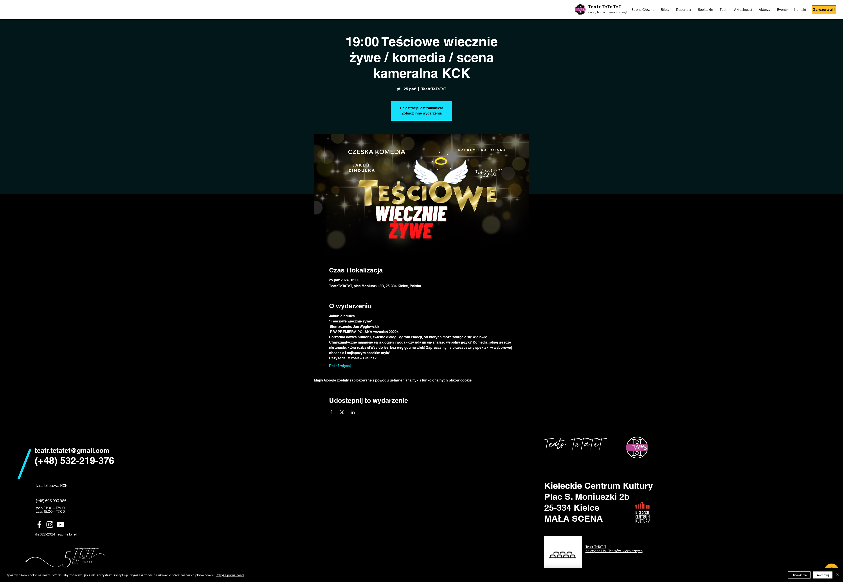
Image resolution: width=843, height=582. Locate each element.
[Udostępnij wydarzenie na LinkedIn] (353, 412)
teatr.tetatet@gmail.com (72, 450)
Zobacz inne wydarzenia (422, 113)
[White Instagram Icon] (49, 524)
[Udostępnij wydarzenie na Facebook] (331, 412)
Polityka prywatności (230, 575)
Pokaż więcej (340, 366)
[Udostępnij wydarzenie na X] (342, 412)
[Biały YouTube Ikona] (60, 524)
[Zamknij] (837, 574)
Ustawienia (799, 575)
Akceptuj (823, 575)
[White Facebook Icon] (39, 524)
